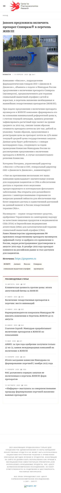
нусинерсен (39, 269)
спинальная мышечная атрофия (17, 269)
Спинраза (37, 264)
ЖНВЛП (7, 264)
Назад (5, 15)
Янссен (27, 264)
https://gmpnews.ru (25, 258)
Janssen (17, 264)
